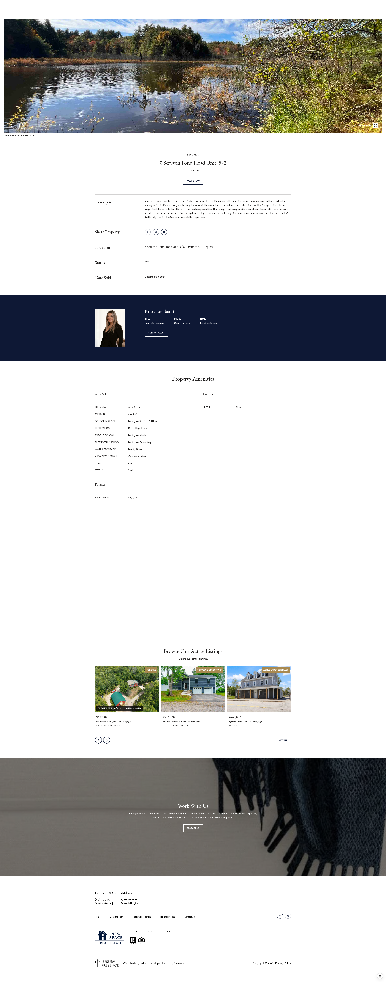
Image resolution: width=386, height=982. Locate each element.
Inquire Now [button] (193, 181)
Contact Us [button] (193, 828)
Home (98, 917)
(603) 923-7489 (182, 323)
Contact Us (189, 917)
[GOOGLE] (288, 916)
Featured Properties (142, 917)
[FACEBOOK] (280, 916)
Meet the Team (117, 917)
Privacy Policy (283, 963)
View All (283, 740)
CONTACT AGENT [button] (156, 332)
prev (14, 125)
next (22, 125)
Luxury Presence (175, 963)
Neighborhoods (167, 917)
